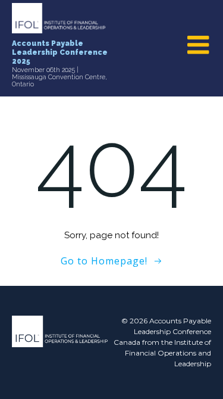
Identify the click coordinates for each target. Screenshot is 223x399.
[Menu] (198, 45)
